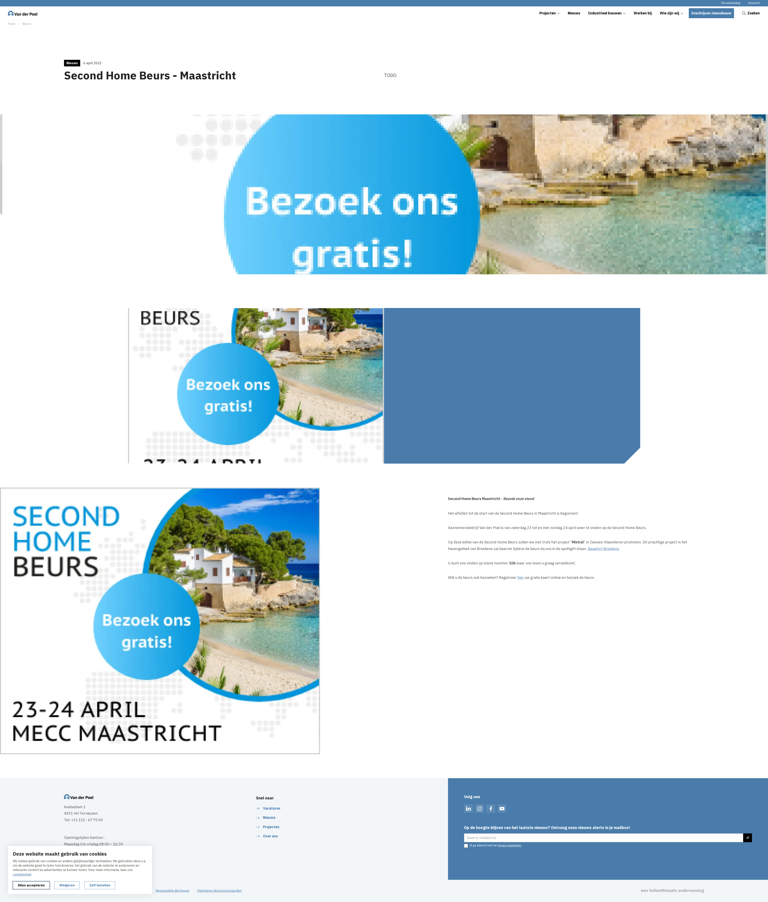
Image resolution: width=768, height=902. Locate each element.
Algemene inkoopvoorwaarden (219, 891)
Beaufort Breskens (603, 548)
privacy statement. (510, 845)
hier (520, 577)
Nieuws (26, 24)
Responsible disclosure (172, 891)
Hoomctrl (754, 3)
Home (11, 24)
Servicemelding (730, 3)
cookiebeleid (22, 874)
